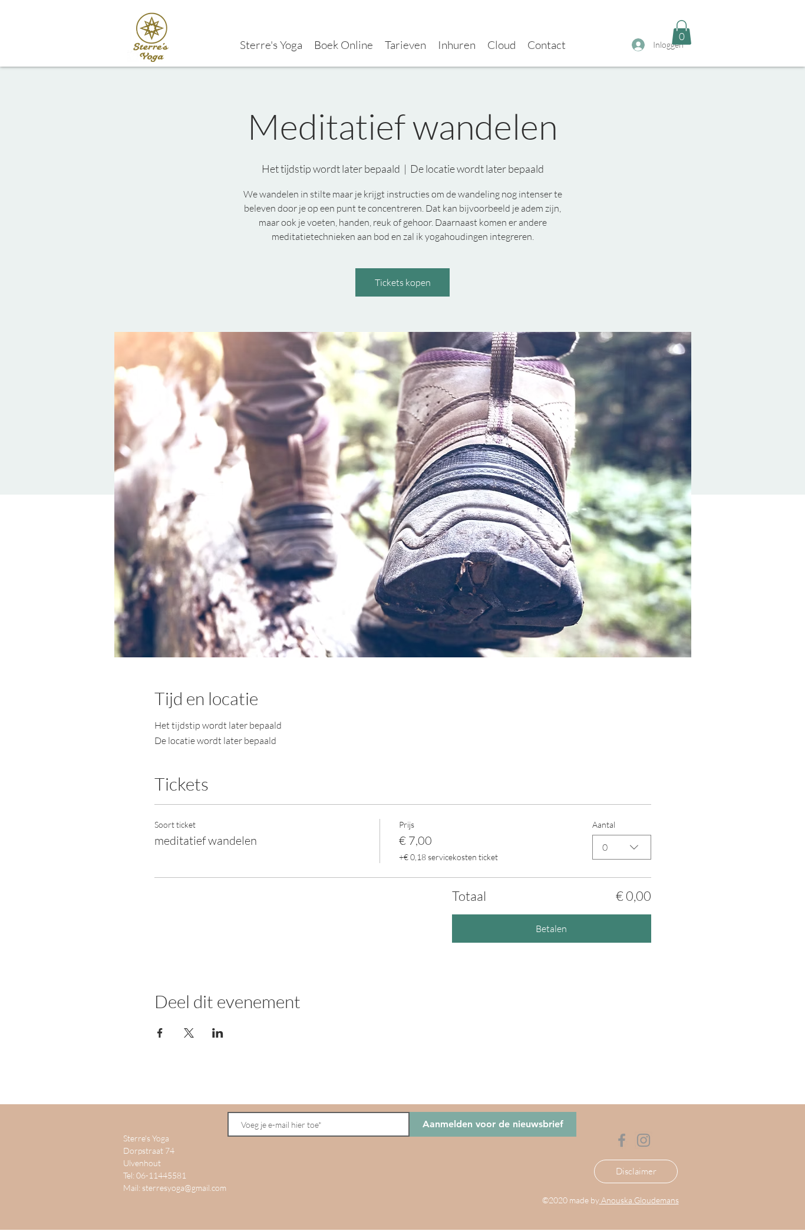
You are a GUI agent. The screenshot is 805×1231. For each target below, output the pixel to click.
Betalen (551, 928)
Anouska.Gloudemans (639, 1200)
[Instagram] (643, 1140)
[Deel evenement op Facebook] (160, 1033)
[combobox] (621, 847)
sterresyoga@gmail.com (184, 1188)
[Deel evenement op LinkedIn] (217, 1033)
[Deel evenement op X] (188, 1033)
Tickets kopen (403, 282)
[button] (681, 32)
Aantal (603, 824)
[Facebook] (622, 1140)
